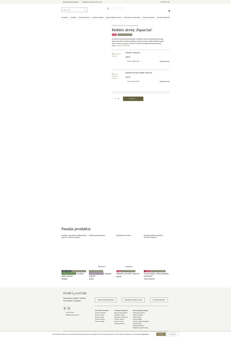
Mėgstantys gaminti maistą (140, 328)
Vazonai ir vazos (118, 321)
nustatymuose (145, 334)
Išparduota (102, 267)
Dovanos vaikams (100, 319)
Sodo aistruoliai (137, 324)
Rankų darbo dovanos (139, 313)
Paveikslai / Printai (119, 315)
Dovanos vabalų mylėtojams (141, 321)
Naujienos (64, 18)
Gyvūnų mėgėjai (137, 319)
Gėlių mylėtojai (137, 317)
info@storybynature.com (72, 315)
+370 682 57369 (165, 2)
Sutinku (161, 334)
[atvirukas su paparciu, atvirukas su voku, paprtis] (117, 60)
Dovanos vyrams (99, 315)
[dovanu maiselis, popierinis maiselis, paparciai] (117, 80)
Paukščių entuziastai (138, 326)
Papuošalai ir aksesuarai (121, 317)
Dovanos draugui (99, 321)
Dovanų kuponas (84, 18)
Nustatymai (172, 334)
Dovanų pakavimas (132, 26)
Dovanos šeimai (99, 317)
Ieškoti (85, 10)
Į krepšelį (132, 99)
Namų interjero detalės (120, 313)
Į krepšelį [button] (74, 267)
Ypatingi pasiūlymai (163, 18)
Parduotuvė (121, 26)
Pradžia (114, 26)
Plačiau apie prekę (164, 61)
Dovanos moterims (100, 313)
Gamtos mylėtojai (138, 315)
